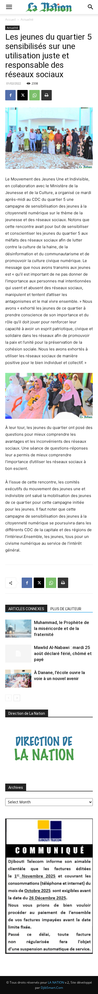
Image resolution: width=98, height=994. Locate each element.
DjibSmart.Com (52, 987)
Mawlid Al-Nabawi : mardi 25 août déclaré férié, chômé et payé (63, 653)
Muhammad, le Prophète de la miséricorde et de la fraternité (61, 628)
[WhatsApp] (34, 95)
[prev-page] (8, 698)
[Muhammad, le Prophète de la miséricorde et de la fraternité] (18, 629)
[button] (9, 7)
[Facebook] (10, 95)
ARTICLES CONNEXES (26, 609)
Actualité (27, 19)
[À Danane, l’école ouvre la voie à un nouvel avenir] (18, 679)
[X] (22, 95)
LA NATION (56, 982)
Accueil (10, 19)
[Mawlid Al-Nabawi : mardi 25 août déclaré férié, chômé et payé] (18, 654)
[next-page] (17, 698)
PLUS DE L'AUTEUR (65, 609)
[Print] (46, 95)
